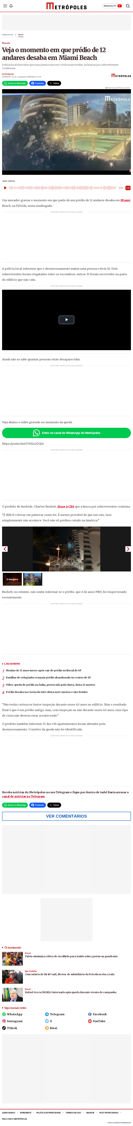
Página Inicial (7, 35)
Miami (125, 200)
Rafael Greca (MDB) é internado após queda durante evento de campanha (70, 992)
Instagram (15, 1021)
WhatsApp (14, 1014)
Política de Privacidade (48, 1113)
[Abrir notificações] (11, 6)
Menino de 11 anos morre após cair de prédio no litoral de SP (43, 670)
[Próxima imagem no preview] (128, 549)
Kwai (53, 1028)
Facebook (100, 1014)
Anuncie (90, 1113)
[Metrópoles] (66, 5)
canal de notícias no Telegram (23, 796)
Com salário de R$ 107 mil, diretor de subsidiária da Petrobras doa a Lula (69, 974)
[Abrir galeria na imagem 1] (66, 549)
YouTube (99, 1021)
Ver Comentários (66, 816)
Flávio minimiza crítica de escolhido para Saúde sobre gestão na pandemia (71, 956)
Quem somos (8, 1113)
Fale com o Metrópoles (14, 1119)
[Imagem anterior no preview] (5, 549)
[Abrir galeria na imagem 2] (32, 579)
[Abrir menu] (5, 6)
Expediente (25, 1113)
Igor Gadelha (31, 971)
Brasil (27, 953)
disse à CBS (65, 506)
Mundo (21, 35)
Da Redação (8, 74)
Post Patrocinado (108, 1113)
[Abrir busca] (128, 6)
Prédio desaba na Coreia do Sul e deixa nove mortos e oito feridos (47, 692)
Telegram (57, 1014)
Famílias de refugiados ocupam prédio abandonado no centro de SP (48, 677)
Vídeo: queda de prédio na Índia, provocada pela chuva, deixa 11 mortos (50, 684)
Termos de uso (73, 1113)
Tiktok (12, 1028)
